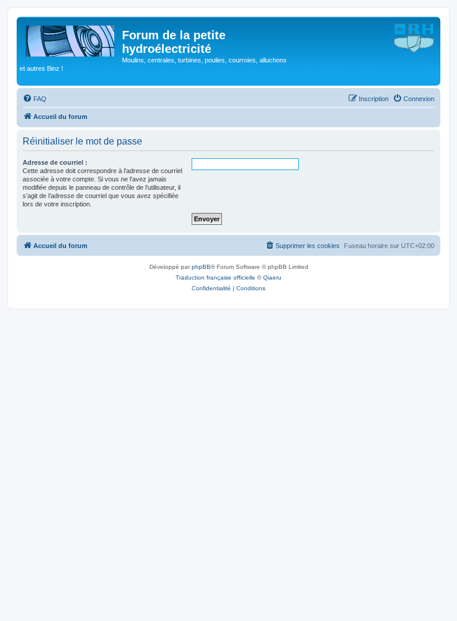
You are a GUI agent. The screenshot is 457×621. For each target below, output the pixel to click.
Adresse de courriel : (55, 162)
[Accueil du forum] (71, 39)
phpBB (201, 267)
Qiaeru (272, 277)
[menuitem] (34, 99)
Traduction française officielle (215, 277)
